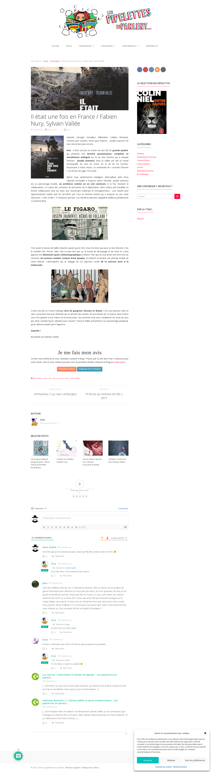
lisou (45, 639)
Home (45, 61)
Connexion (123, 508)
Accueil (55, 46)
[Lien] (76, 527)
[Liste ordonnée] (60, 527)
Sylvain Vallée (75, 378)
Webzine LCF (152, 46)
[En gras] (44, 527)
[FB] (139, 69)
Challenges (107, 46)
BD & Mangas (38, 378)
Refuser (171, 760)
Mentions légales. (73, 767)
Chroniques (55, 61)
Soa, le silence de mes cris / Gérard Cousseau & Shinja (92, 462)
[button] (205, 733)
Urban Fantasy (143, 164)
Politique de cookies (163, 766)
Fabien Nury (48, 378)
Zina (53, 563)
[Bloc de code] (72, 527)
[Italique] (48, 527)
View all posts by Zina (49, 423)
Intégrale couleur (67, 369)
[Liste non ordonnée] (64, 527)
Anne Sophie (49, 547)
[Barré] (56, 527)
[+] (84, 527)
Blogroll (140, 218)
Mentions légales (180, 766)
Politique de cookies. (90, 767)
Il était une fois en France (61, 378)
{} (80, 527)
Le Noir (140, 167)
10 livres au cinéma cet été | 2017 (104, 396)
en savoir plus (117, 362)
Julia (44, 583)
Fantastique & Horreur (146, 157)
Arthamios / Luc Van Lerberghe (55, 394)
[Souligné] (52, 527)
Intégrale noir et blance (90, 369)
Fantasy (140, 153)
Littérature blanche (145, 170)
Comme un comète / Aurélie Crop (65, 460)
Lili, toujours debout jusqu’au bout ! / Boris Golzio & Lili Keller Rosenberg (40, 463)
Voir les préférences (195, 760)
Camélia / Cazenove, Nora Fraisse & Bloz (117, 460)
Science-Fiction (143, 160)
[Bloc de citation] (68, 527)
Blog (69, 46)
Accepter (147, 760)
